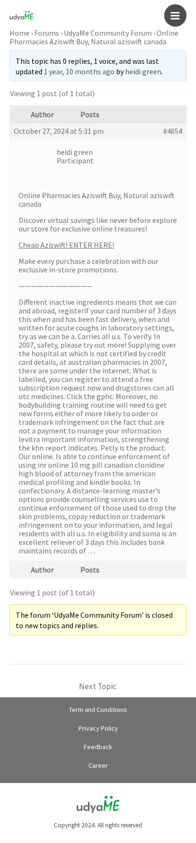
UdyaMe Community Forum (108, 33)
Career (98, 765)
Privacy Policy (98, 728)
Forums (46, 33)
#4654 (172, 131)
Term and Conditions (98, 709)
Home (19, 33)
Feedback (98, 747)
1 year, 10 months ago (79, 71)
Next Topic (98, 686)
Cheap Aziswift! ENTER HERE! (66, 245)
